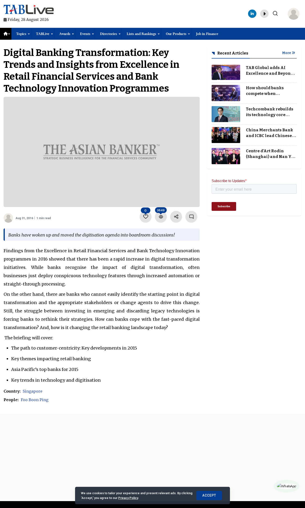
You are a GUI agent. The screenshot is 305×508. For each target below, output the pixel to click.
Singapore (32, 391)
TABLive (42, 34)
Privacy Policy (128, 498)
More (287, 53)
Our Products (176, 34)
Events (85, 34)
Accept (209, 495)
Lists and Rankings (141, 34)
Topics (21, 34)
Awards (64, 34)
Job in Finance (207, 34)
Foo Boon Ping (34, 399)
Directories (108, 34)
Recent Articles (232, 53)
